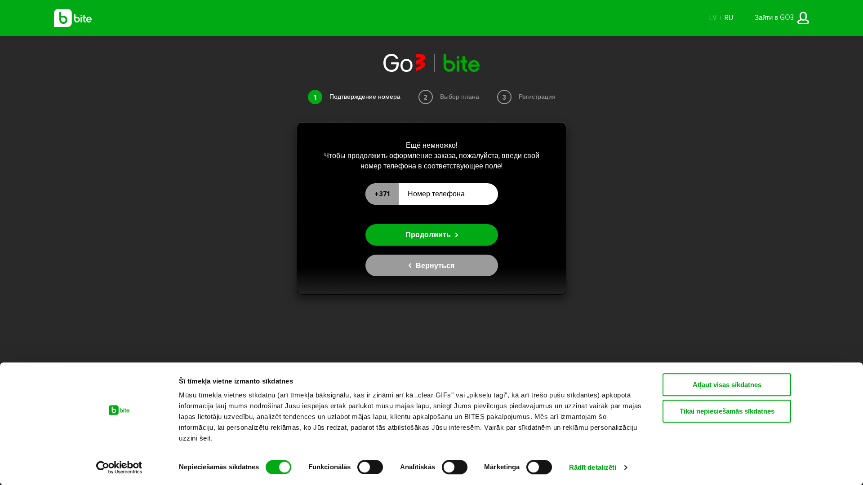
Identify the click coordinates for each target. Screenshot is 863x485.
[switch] (370, 467)
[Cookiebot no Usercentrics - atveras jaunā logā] (119, 467)
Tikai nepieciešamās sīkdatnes (727, 411)
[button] (713, 17)
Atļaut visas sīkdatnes (727, 384)
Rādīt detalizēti (593, 467)
